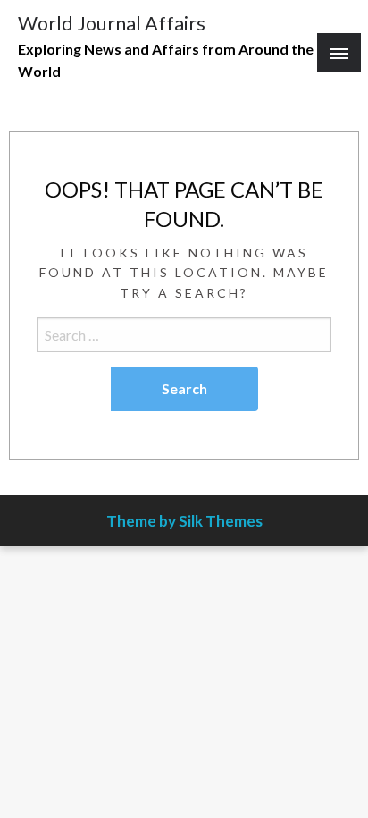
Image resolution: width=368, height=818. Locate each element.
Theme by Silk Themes (184, 520)
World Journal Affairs (111, 23)
